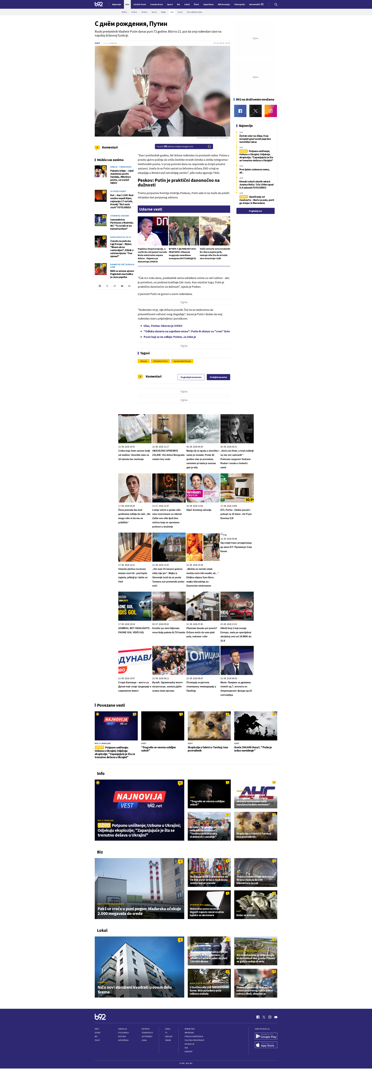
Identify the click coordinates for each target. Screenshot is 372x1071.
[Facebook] (240, 111)
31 (134, 714)
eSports (146, 1029)
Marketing (190, 1029)
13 (227, 971)
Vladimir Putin (161, 361)
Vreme (168, 1040)
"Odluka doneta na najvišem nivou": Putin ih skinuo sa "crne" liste (187, 331)
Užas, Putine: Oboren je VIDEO (163, 326)
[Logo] (99, 4)
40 (104, 167)
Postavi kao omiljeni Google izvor (175, 146)
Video (167, 1029)
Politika (241, 791)
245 (104, 216)
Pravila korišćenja (194, 1036)
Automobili (147, 1036)
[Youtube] (275, 1017)
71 (104, 192)
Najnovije (116, 4)
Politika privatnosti (194, 1040)
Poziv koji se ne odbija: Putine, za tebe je (170, 337)
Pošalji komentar (218, 377)
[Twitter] (255, 111)
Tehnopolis (147, 1032)
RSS (186, 1048)
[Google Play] (266, 1036)
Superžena (123, 1040)
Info (97, 1029)
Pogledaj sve (255, 210)
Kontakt (189, 1051)
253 (104, 237)
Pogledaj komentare (191, 377)
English (168, 1036)
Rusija (144, 361)
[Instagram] (271, 111)
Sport (98, 1032)
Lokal (144, 1040)
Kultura (122, 1036)
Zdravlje (122, 1029)
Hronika (194, 948)
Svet (97, 43)
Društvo (102, 982)
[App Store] (266, 1045)
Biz (96, 1036)
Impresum (189, 1032)
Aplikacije (189, 1044)
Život (97, 1040)
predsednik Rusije (183, 361)
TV (166, 1032)
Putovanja (123, 1032)
